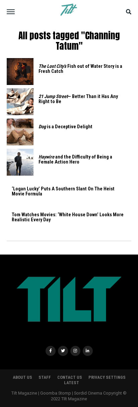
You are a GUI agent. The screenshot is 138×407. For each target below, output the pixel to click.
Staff (45, 377)
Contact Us (69, 377)
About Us (22, 377)
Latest (71, 382)
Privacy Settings (107, 377)
